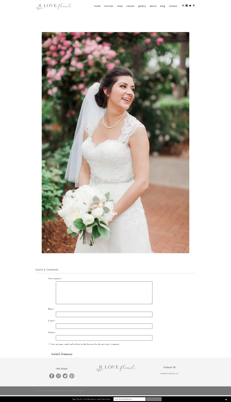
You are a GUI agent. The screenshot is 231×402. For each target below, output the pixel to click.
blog (162, 6)
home (97, 6)
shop (120, 6)
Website (51, 332)
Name (51, 309)
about (153, 6)
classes (130, 6)
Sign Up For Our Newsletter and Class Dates (91, 399)
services (108, 6)
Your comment (55, 278)
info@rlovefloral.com (169, 373)
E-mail (51, 320)
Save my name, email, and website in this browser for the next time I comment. (85, 344)
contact (173, 6)
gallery (142, 6)
